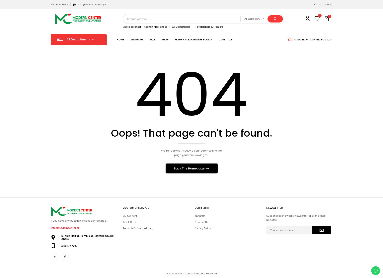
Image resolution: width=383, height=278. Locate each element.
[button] (327, 19)
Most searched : (132, 26)
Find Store (62, 4)
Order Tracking (323, 4)
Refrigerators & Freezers (209, 26)
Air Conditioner (181, 26)
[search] (275, 19)
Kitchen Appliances (155, 26)
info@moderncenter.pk (92, 4)
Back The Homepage (189, 168)
